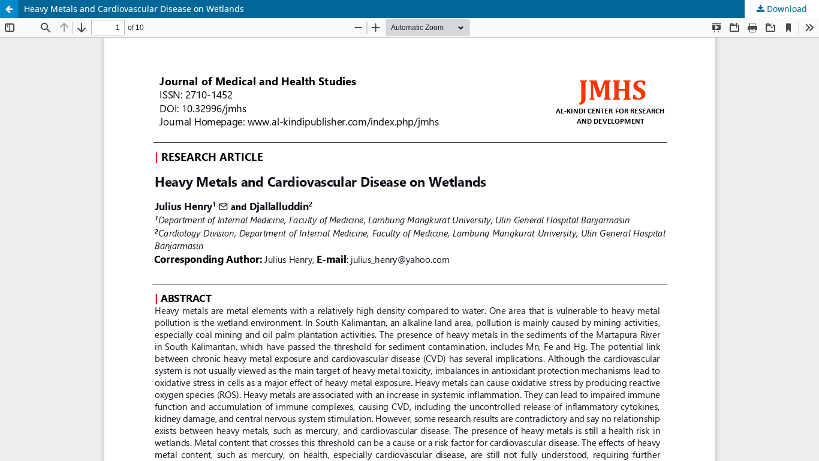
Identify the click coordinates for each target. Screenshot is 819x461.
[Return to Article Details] (9, 9)
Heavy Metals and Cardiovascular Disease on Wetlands (134, 8)
